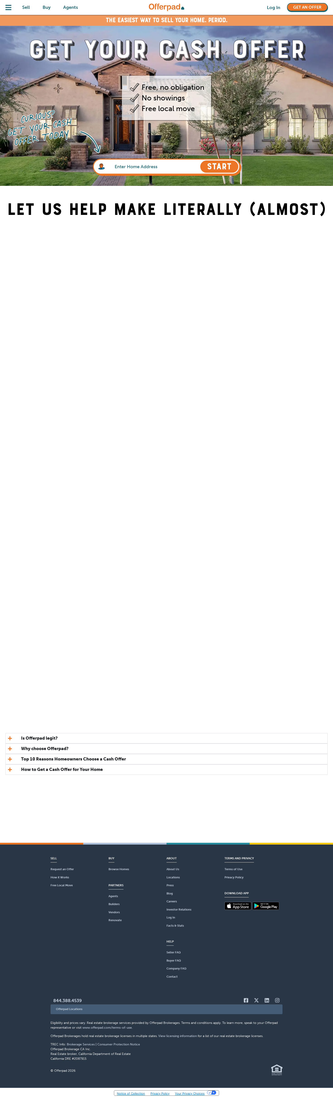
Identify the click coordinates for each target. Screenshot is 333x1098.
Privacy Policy (159, 1093)
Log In (273, 7)
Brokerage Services (81, 1044)
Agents (70, 7)
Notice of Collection (131, 1093)
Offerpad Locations (69, 1009)
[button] (166, 1009)
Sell (26, 7)
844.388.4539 (67, 1000)
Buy (47, 7)
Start (219, 166)
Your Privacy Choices (190, 1093)
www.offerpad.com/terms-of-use (107, 1028)
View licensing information (177, 1036)
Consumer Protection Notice (118, 1044)
